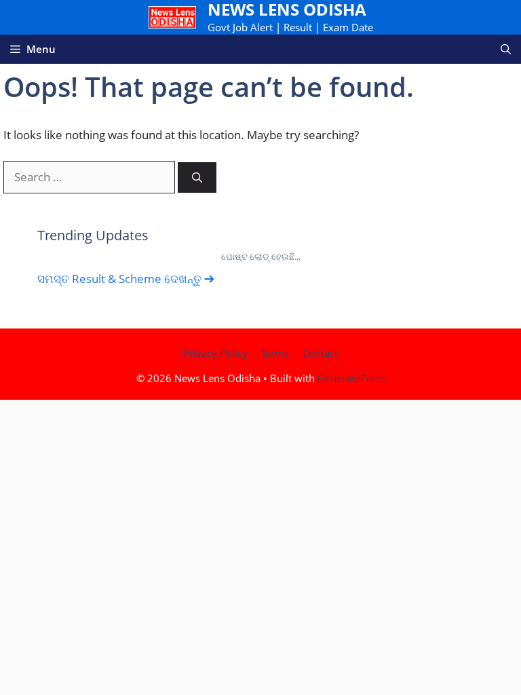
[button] (505, 49)
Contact (320, 353)
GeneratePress (351, 378)
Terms (275, 353)
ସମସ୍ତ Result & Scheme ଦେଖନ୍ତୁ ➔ (125, 278)
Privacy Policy (215, 353)
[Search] (197, 177)
